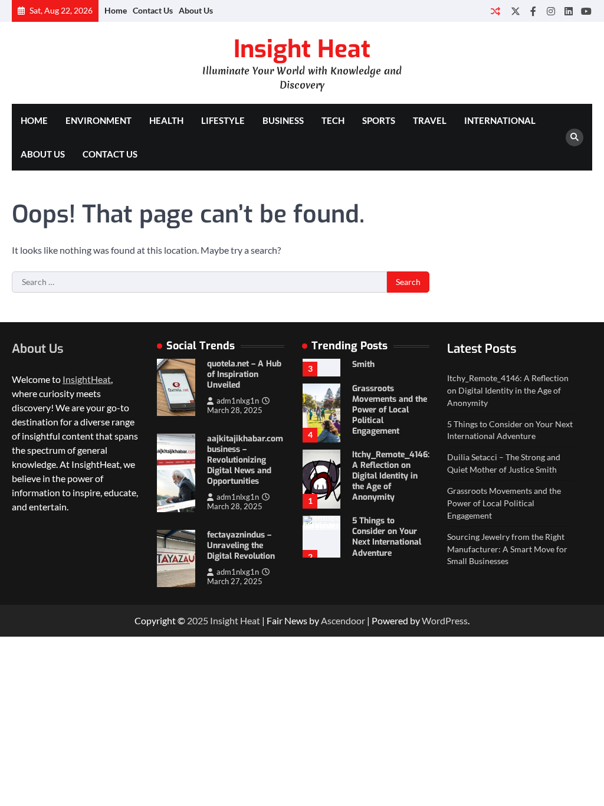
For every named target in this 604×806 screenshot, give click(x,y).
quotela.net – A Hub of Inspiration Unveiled (244, 374)
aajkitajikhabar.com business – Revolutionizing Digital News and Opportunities (245, 460)
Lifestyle (223, 120)
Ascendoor (343, 620)
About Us (196, 10)
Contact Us (153, 10)
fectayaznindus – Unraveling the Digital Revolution (241, 545)
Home (115, 10)
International (500, 120)
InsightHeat (87, 379)
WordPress (445, 620)
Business (283, 120)
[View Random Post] (495, 11)
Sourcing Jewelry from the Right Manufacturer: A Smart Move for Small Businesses (507, 549)
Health (166, 120)
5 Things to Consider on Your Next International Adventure (386, 536)
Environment (98, 120)
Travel (430, 120)
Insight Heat (302, 49)
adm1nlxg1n (237, 401)
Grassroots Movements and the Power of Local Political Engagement (389, 410)
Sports (378, 120)
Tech (332, 120)
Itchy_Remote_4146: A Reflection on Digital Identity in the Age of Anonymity (390, 476)
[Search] (574, 137)
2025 (198, 620)
